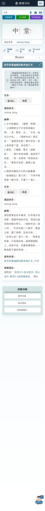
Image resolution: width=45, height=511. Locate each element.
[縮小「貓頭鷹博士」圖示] (42, 497)
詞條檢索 (8, 17)
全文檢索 (22, 17)
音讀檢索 (37, 17)
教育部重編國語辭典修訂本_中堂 (21, 261)
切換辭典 (20, 57)
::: (1, 7)
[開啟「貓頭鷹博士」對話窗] (39, 500)
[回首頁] (22, 3)
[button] (31, 12)
